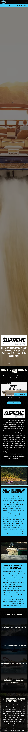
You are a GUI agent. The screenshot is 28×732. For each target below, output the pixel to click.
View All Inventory (14, 364)
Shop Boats (7, 6)
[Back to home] (3, 2)
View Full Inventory (14, 403)
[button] (26, 2)
